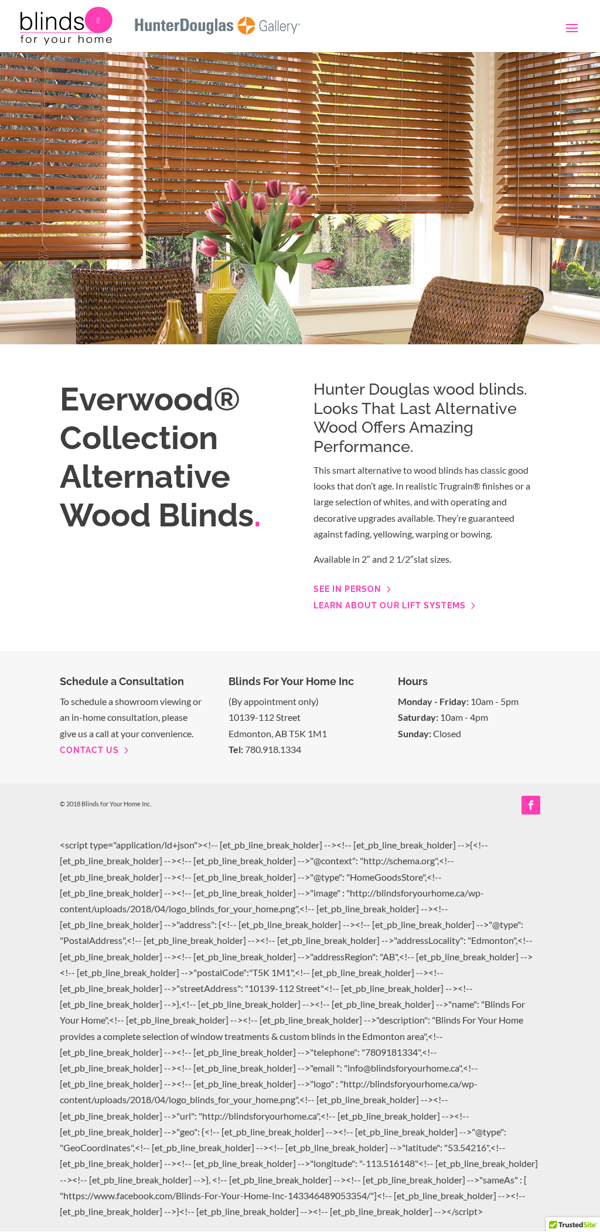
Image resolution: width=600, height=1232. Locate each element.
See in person (347, 589)
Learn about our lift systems (389, 605)
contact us (89, 750)
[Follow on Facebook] (530, 805)
